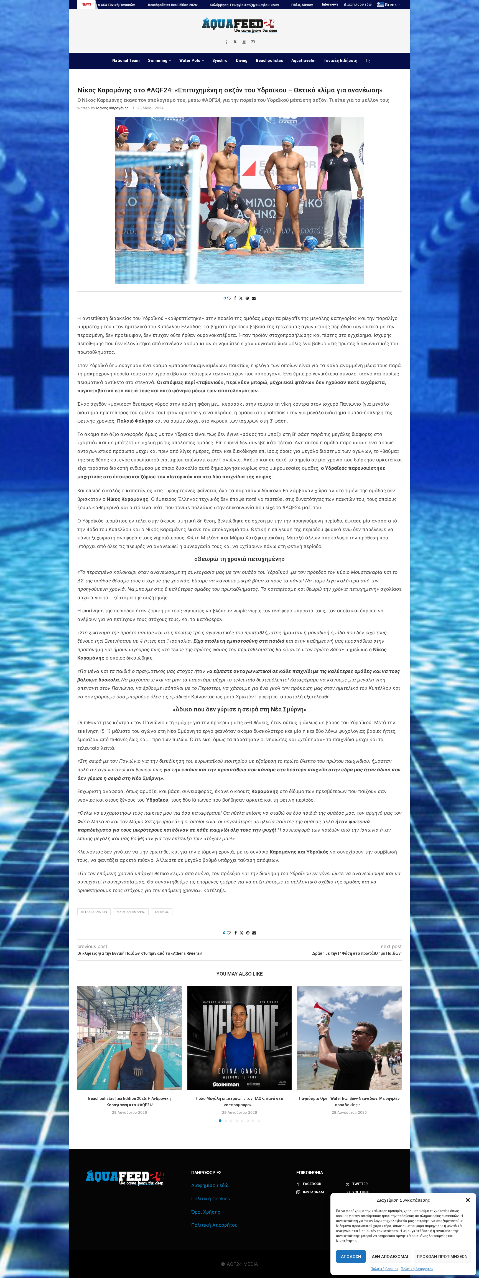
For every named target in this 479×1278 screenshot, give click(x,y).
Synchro (220, 60)
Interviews (330, 4)
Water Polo (189, 60)
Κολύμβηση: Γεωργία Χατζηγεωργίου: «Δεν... (141, 5)
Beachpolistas (269, 60)
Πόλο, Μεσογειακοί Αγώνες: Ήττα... (215, 5)
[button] (468, 1200)
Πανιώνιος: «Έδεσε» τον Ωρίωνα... (282, 5)
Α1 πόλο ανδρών (94, 912)
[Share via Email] (254, 298)
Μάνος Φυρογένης (112, 108)
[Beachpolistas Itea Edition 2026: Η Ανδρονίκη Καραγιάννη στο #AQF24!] (129, 1038)
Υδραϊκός (161, 912)
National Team (126, 60)
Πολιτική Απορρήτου (417, 1269)
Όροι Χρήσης (205, 1212)
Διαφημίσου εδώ (358, 4)
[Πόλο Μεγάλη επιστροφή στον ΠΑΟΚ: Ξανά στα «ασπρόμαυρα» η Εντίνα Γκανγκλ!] (239, 1038)
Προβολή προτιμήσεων (442, 1256)
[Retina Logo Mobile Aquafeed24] (125, 1178)
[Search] (368, 61)
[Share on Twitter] (241, 298)
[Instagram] (244, 42)
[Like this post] (229, 298)
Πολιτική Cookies (384, 1269)
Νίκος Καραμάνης (130, 912)
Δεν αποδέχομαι (390, 1256)
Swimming (157, 60)
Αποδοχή (351, 1256)
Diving (242, 60)
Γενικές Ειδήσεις (340, 60)
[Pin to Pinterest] (247, 298)
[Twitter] (235, 42)
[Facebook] (226, 42)
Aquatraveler (303, 60)
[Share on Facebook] (235, 298)
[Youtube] (253, 42)
